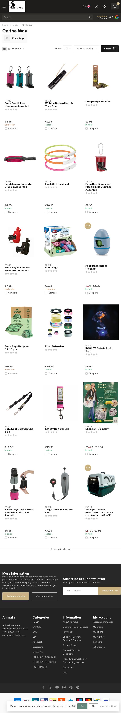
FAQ (65, 672)
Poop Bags (51, 267)
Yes (82, 706)
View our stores (44, 596)
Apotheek (37, 641)
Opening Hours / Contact (75, 626)
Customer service (15, 596)
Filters (108, 48)
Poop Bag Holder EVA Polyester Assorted (17, 269)
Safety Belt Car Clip (57, 429)
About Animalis (70, 621)
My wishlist (98, 636)
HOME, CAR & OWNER (44, 657)
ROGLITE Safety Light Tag (99, 350)
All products (99, 646)
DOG (15, 25)
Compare (12, 128)
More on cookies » (108, 706)
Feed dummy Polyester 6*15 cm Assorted (19, 185)
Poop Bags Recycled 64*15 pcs (17, 348)
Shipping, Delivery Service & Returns (72, 638)
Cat (34, 636)
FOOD (36, 621)
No (93, 706)
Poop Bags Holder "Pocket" (96, 267)
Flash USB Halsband (57, 184)
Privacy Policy (69, 645)
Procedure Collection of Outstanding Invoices (74, 660)
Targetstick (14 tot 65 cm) (59, 511)
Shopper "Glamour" (97, 429)
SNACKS (37, 626)
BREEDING (38, 651)
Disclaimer (68, 667)
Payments (68, 631)
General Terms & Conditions (71, 652)
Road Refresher (54, 346)
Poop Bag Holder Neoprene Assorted (17, 105)
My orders (98, 626)
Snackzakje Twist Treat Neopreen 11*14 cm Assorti (19, 512)
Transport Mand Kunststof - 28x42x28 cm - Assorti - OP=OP (99, 512)
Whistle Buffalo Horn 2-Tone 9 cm (59, 105)
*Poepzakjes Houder (97, 101)
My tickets (98, 631)
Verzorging (38, 646)
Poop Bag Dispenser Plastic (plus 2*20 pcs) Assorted (98, 187)
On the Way (27, 25)
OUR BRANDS (40, 667)
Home (5, 25)
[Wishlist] (104, 6)
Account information (103, 621)
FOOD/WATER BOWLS (44, 662)
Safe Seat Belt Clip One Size (19, 430)
